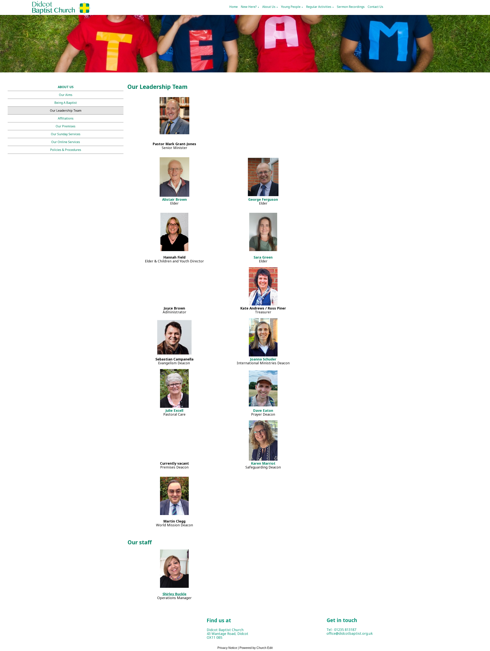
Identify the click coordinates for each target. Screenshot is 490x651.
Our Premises (65, 126)
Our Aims (65, 95)
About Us (268, 7)
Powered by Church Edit (256, 647)
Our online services (65, 142)
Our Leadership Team (65, 110)
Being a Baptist (65, 103)
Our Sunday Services (65, 134)
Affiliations (66, 118)
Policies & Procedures (65, 150)
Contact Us (375, 7)
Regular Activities (318, 7)
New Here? (249, 7)
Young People (291, 7)
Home (233, 7)
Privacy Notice (227, 647)
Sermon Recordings (351, 7)
